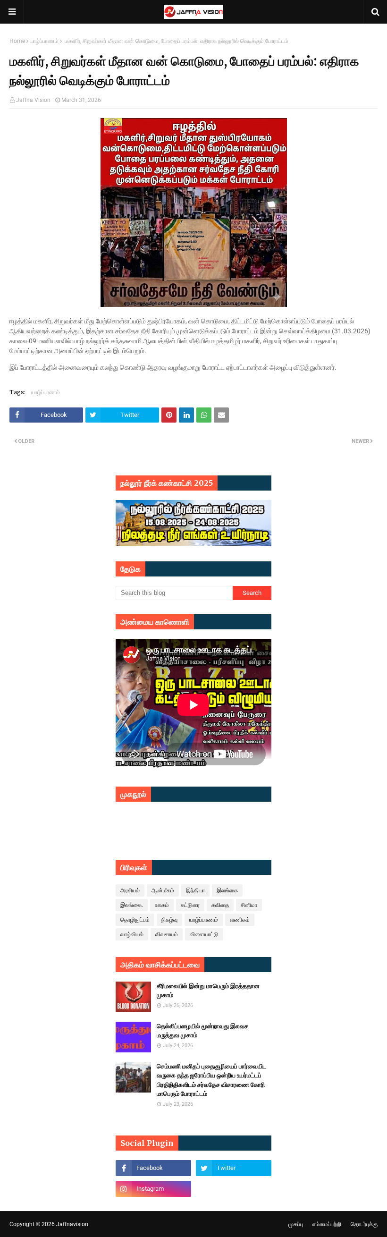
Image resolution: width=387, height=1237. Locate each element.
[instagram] (153, 1189)
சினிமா (249, 905)
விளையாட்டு (204, 934)
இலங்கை (227, 890)
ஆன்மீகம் (162, 890)
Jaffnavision (72, 1224)
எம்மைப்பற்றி (326, 1224)
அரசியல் (130, 890)
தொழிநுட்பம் (135, 919)
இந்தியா (195, 890)
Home (17, 41)
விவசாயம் (166, 934)
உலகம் (162, 905)
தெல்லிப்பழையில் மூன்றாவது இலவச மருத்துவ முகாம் (202, 1031)
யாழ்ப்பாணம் (44, 41)
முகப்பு (295, 1224)
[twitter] (233, 1168)
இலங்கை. (131, 905)
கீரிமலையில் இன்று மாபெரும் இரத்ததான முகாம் (208, 991)
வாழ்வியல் (131, 934)
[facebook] (153, 1168)
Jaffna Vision (33, 100)
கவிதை (220, 905)
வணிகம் (240, 919)
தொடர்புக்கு (364, 1224)
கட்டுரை (190, 905)
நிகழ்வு (169, 919)
